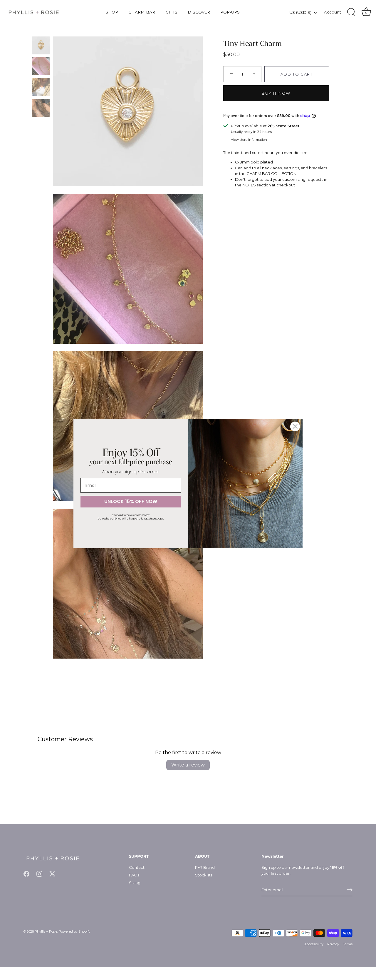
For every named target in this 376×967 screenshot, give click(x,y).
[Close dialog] (295, 426)
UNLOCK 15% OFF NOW (130, 501)
